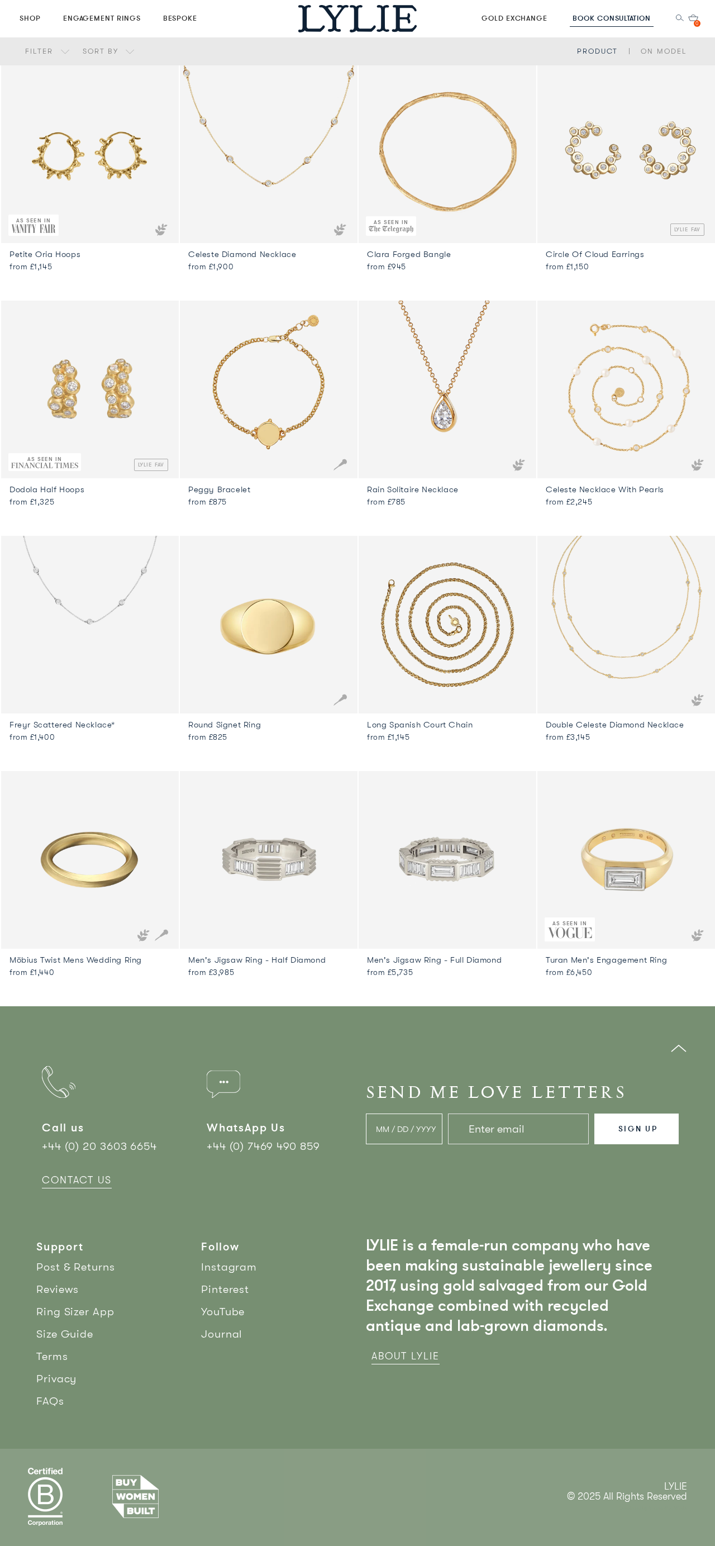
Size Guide (64, 1334)
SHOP (30, 17)
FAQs (50, 1401)
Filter (40, 51)
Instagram (229, 1266)
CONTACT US (77, 1180)
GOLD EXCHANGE (514, 17)
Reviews (57, 1289)
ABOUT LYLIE (405, 1356)
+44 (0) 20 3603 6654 (99, 1146)
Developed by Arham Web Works (653, 1508)
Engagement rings (102, 17)
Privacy (56, 1378)
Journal (221, 1334)
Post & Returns (75, 1266)
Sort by (102, 51)
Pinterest (225, 1289)
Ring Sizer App (75, 1311)
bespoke (180, 17)
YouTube (223, 1311)
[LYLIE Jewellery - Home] (357, 18)
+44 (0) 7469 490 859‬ (263, 1146)
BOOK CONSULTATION (612, 17)
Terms (52, 1356)
